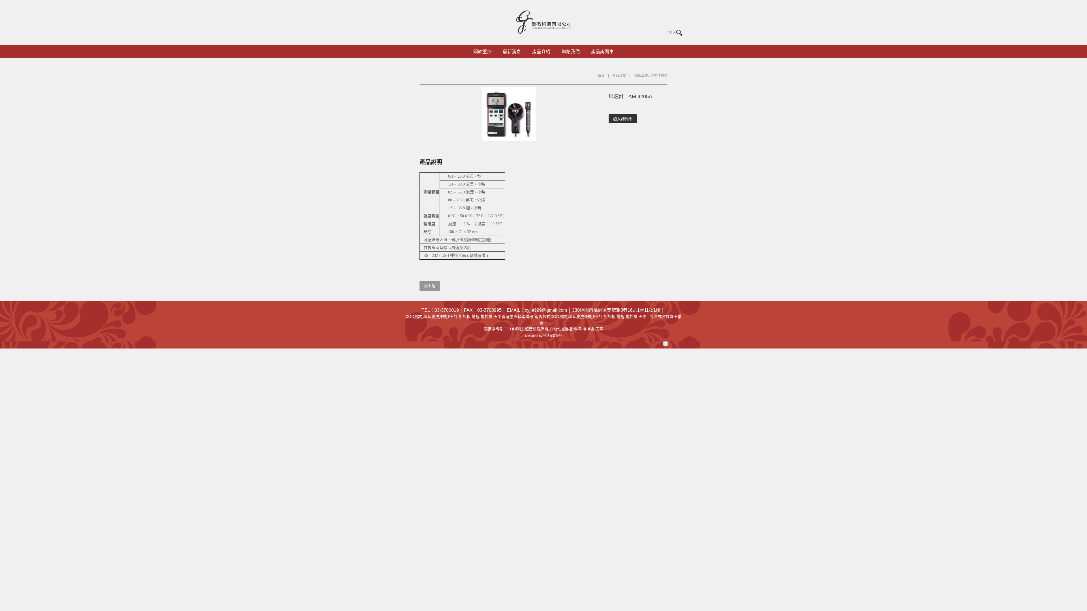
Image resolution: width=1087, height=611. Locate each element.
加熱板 (566, 329)
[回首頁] (543, 22)
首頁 (601, 76)
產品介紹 (619, 76)
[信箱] (665, 343)
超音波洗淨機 (537, 329)
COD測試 (516, 329)
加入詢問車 (623, 119)
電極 (577, 329)
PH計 (554, 329)
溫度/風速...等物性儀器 (650, 76)
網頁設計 (555, 335)
